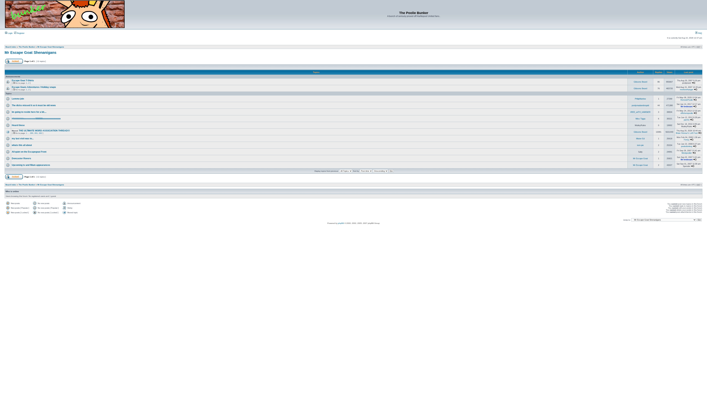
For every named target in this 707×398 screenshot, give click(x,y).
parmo (687, 120)
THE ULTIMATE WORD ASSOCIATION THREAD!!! (44, 130)
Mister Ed (640, 138)
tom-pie (640, 145)
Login (10, 33)
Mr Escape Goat (640, 158)
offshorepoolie (686, 113)
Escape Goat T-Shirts (23, 80)
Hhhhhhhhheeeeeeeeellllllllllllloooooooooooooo (36, 118)
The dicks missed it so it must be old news (34, 105)
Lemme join (18, 98)
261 (36, 133)
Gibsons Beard (640, 82)
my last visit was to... (23, 138)
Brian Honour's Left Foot (687, 133)
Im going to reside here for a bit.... (29, 112)
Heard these (18, 125)
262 (40, 133)
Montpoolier (687, 153)
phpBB (341, 223)
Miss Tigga (640, 119)
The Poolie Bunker (27, 47)
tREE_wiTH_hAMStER (640, 112)
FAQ (699, 33)
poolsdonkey (686, 146)
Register (20, 33)
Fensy (687, 140)
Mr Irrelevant (687, 106)
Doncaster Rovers (21, 158)
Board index (11, 47)
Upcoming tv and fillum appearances (31, 165)
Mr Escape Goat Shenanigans (50, 47)
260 (31, 133)
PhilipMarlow (640, 99)
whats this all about (22, 145)
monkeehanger (686, 89)
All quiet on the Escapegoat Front (29, 152)
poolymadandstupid (640, 105)
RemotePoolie (686, 100)
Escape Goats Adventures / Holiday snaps (34, 87)
